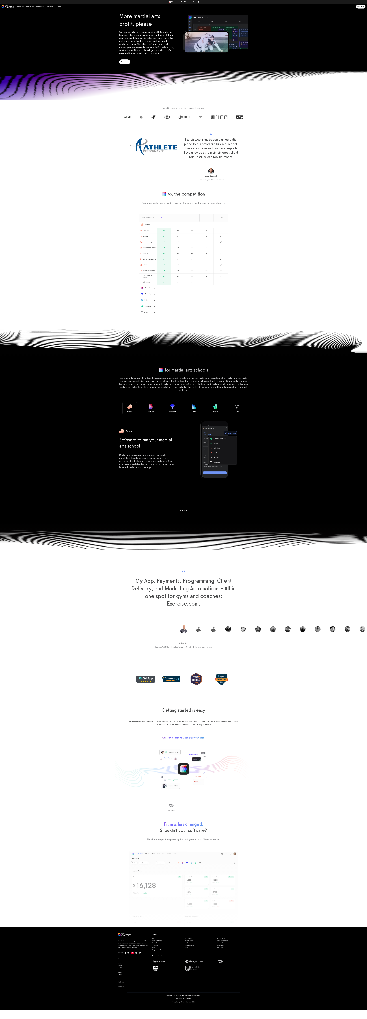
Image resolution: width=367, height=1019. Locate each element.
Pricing (59, 6)
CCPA (193, 1002)
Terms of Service (186, 1002)
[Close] (365, 2)
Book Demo (360, 6)
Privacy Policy (176, 1002)
